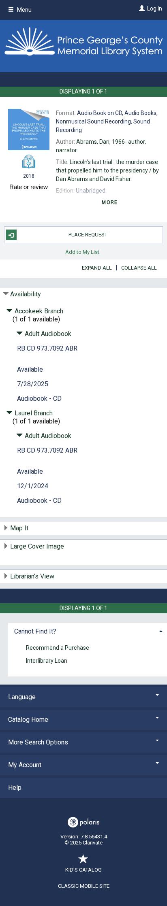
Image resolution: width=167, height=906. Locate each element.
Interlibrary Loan (46, 661)
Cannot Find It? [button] (35, 631)
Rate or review (28, 187)
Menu (24, 9)
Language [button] (22, 697)
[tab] (87, 630)
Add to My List (82, 252)
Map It (19, 528)
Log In (154, 8)
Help (14, 787)
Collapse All (139, 268)
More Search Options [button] (38, 742)
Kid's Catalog (83, 870)
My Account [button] (24, 765)
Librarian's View (32, 576)
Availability (25, 294)
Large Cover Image (37, 546)
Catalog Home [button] (28, 719)
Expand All (97, 268)
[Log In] (141, 8)
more (110, 202)
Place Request (88, 235)
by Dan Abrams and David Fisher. (107, 170)
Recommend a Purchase (57, 647)
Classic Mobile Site (83, 886)
